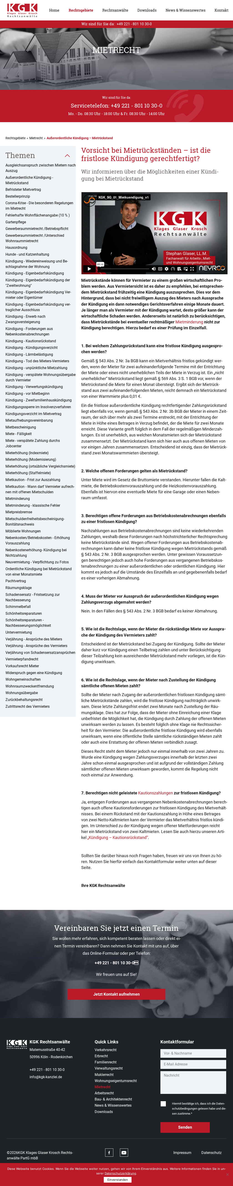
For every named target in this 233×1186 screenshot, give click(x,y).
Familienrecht (105, 1062)
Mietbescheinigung (20, 427)
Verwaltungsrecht (109, 1068)
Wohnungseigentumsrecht (116, 1081)
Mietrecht (36, 138)
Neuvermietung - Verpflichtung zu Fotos (37, 562)
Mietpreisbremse (18, 512)
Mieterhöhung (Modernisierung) (30, 459)
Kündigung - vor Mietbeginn (27, 393)
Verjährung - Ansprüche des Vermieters (36, 646)
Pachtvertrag (15, 581)
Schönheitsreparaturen (23, 613)
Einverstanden (117, 1179)
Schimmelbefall (18, 606)
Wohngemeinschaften (23, 679)
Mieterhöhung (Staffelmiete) (28, 473)
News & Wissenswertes (185, 10)
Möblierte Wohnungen (23, 531)
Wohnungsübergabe (21, 693)
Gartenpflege (15, 222)
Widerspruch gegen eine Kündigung (33, 673)
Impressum (182, 1153)
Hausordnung (16, 247)
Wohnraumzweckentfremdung (29, 686)
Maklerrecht (104, 1075)
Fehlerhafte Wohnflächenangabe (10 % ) (37, 215)
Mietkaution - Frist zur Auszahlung (32, 480)
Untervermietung (18, 632)
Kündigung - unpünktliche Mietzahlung (36, 368)
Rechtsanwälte (115, 10)
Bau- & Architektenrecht (113, 1099)
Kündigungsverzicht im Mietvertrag (33, 414)
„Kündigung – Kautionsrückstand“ (117, 837)
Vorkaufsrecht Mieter (22, 666)
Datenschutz (211, 1153)
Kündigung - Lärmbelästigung (29, 354)
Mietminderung (17, 498)
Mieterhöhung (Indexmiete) (27, 453)
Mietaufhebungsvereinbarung (29, 420)
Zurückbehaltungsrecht (24, 699)
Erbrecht (101, 1056)
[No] (227, 1174)
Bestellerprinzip (17, 196)
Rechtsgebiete (81, 10)
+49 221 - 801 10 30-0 (47, 1070)
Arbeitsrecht (104, 1093)
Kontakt (221, 10)
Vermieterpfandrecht (21, 659)
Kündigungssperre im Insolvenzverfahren (38, 407)
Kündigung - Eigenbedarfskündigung (34, 273)
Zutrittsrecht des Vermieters (27, 706)
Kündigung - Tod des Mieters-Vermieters (37, 361)
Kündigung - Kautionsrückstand (30, 341)
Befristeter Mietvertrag (23, 189)
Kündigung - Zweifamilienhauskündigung (38, 400)
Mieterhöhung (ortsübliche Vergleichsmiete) (40, 466)
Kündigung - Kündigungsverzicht (31, 347)
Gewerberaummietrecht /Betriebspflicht (36, 229)
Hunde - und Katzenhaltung (27, 254)
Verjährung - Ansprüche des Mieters (33, 639)
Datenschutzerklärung (120, 1173)
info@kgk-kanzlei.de (46, 1077)
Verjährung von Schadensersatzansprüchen (40, 652)
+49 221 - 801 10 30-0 (116, 962)
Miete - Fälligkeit (18, 434)
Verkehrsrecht (105, 1050)
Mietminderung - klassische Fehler (32, 505)
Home (54, 10)
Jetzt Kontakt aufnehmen (116, 994)
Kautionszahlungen (155, 793)
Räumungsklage (18, 588)
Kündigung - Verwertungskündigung (34, 387)
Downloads (147, 10)
